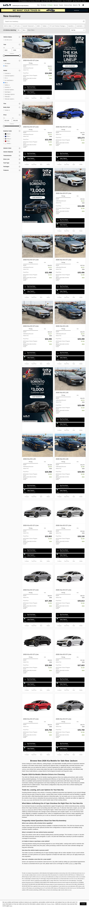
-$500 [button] (50, 78)
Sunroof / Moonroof (29, 26)
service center (79, 809)
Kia (24, 30)
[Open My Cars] (82, 5)
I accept (83, 903)
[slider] (4, 56)
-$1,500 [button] (50, 75)
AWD (39, 26)
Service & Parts (68, 5)
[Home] (7, 5)
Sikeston (68, 779)
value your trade (27, 800)
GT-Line (18, 26)
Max (13, 47)
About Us (75, 5)
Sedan (45, 26)
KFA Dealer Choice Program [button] (30, 76)
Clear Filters (31, 30)
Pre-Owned (43, 5)
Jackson (24, 769)
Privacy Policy (50, 904)
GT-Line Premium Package (58, 26)
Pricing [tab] (30, 63)
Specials (56, 5)
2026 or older (8, 26)
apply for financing (73, 796)
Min (4, 47)
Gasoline (71, 26)
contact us (71, 863)
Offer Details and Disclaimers (29, 222)
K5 (18, 30)
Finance (61, 5)
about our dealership (27, 809)
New (38, 5)
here (11, 906)
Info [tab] (45, 63)
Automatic (80, 26)
